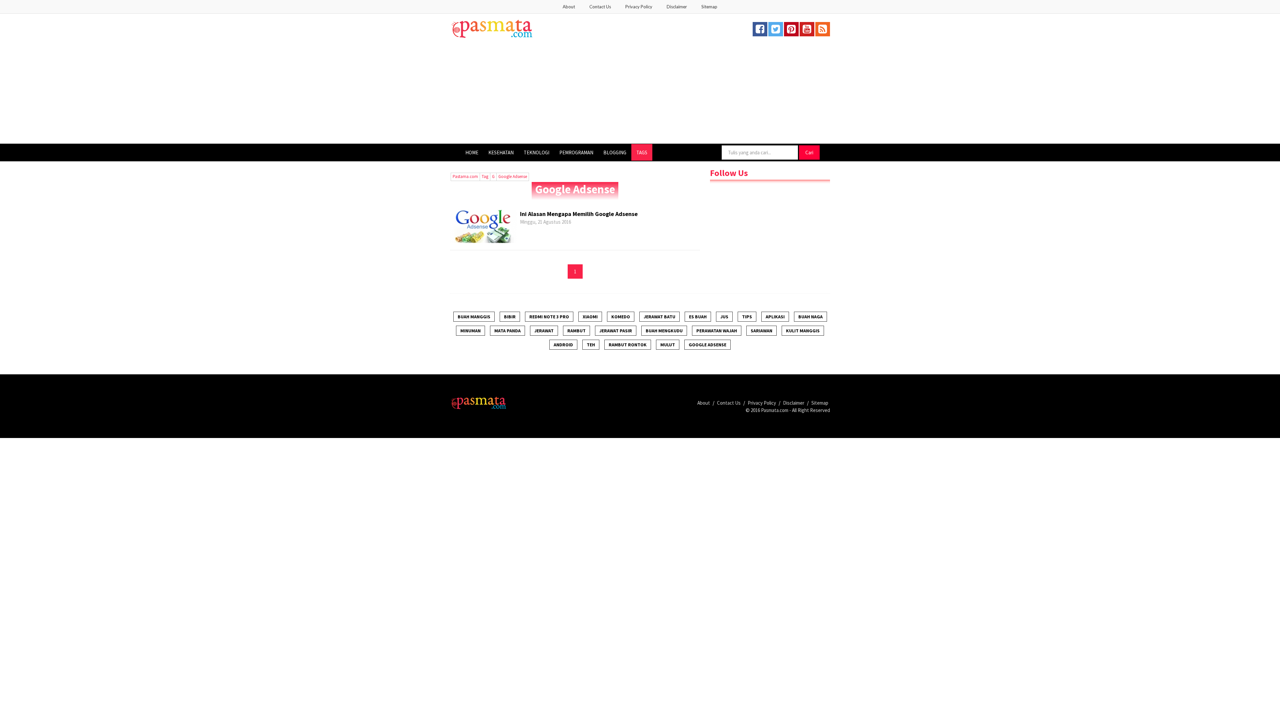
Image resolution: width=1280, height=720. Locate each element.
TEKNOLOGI (536, 152)
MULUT (667, 345)
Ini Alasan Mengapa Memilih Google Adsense (579, 214)
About (569, 6)
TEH (591, 345)
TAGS (641, 152)
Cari (809, 152)
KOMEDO (620, 317)
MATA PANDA (507, 331)
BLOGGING (614, 152)
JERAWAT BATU (659, 317)
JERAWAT (544, 331)
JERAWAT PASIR (615, 331)
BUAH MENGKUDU (664, 331)
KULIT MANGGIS (803, 331)
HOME (471, 152)
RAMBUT (576, 331)
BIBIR (510, 317)
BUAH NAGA (810, 317)
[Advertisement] (640, 93)
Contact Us (600, 6)
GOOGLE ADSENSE (707, 345)
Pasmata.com (774, 410)
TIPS (747, 317)
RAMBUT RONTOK (628, 345)
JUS (724, 317)
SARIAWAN (761, 331)
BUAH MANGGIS (474, 317)
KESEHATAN (501, 152)
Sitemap (709, 6)
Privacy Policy (638, 6)
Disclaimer (677, 6)
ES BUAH (698, 317)
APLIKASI (775, 317)
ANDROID (563, 345)
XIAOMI (590, 317)
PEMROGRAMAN (576, 152)
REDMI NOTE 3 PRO (549, 317)
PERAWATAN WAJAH (716, 331)
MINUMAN (470, 331)
